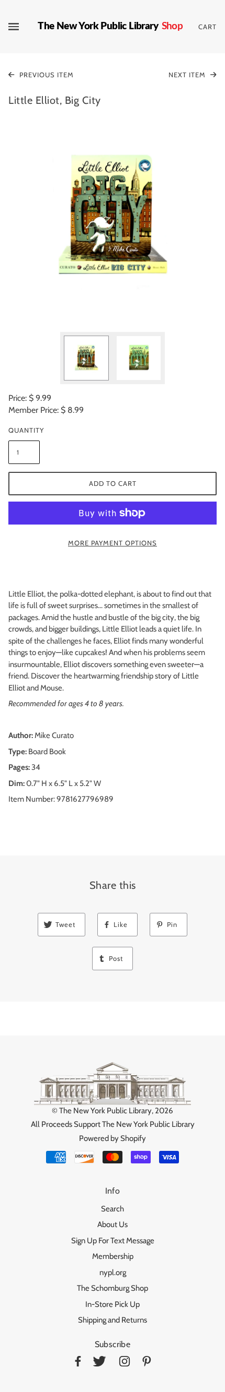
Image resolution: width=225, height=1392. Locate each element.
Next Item (188, 74)
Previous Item (45, 74)
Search (112, 1208)
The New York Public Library (105, 1110)
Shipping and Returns (112, 1320)
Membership (112, 1256)
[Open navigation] (23, 26)
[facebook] (78, 1363)
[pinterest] (147, 1363)
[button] (112, 216)
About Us (112, 1224)
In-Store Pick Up (112, 1304)
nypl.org (112, 1272)
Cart (207, 26)
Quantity (24, 430)
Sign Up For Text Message (112, 1240)
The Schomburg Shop (112, 1288)
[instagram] (124, 1363)
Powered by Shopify (112, 1138)
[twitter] (99, 1363)
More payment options (112, 543)
